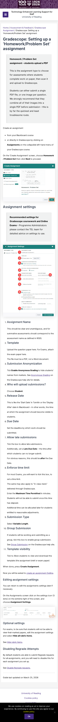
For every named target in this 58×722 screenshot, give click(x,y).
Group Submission (19, 544)
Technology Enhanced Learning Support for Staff (31, 13)
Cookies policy (31, 698)
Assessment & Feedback (21, 28)
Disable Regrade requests (18, 668)
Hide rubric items (14, 642)
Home (5, 28)
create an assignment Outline (39, 573)
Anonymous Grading (40, 375)
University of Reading (31, 693)
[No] (54, 712)
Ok (29, 716)
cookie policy (28, 711)
